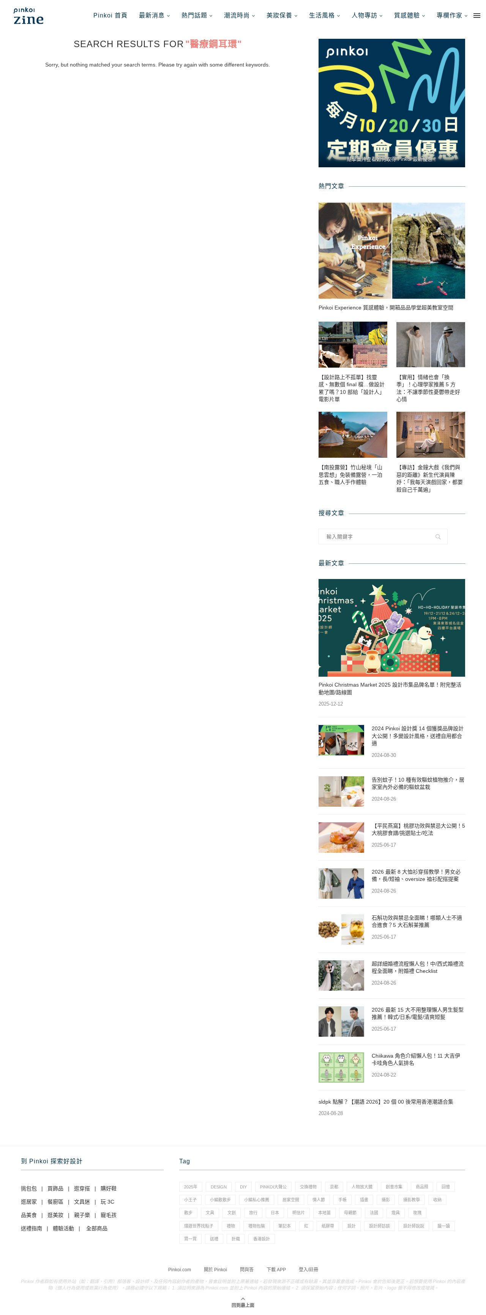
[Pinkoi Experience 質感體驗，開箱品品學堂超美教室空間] (392, 251)
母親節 (350, 1212)
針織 (236, 1239)
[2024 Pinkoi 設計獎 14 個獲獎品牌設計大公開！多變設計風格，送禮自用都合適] (341, 740)
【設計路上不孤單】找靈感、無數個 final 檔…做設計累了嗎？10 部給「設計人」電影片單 (352, 388)
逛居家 (29, 1202)
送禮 (214, 1239)
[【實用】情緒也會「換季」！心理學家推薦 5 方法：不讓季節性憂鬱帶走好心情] (430, 345)
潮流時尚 (237, 15)
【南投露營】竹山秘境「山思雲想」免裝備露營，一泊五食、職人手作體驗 (350, 474)
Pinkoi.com (179, 1269)
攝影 (386, 1200)
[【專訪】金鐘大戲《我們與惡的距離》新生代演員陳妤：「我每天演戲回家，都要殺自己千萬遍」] (430, 435)
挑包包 (29, 1188)
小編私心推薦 (256, 1200)
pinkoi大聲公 (273, 1187)
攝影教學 (411, 1200)
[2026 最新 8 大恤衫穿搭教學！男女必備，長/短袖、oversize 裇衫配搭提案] (341, 883)
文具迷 (82, 1202)
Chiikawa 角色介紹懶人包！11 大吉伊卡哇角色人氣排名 (416, 1059)
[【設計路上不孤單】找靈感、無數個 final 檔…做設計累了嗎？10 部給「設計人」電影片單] (353, 345)
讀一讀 (443, 1226)
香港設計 (261, 1239)
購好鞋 (109, 1188)
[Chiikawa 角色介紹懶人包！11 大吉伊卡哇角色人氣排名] (341, 1067)
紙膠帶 (328, 1226)
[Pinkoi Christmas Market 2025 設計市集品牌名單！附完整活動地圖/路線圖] (392, 628)
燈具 (395, 1212)
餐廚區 (55, 1202)
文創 (231, 1212)
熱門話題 (194, 15)
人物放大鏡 (362, 1187)
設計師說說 (413, 1226)
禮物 (231, 1226)
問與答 (247, 1269)
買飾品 (55, 1188)
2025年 (190, 1187)
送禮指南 (31, 1228)
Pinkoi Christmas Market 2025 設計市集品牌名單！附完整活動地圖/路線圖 (390, 688)
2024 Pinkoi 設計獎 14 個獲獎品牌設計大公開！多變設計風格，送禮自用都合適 (418, 735)
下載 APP (276, 1269)
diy (243, 1187)
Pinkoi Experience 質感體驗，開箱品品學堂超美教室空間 (386, 308)
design (219, 1187)
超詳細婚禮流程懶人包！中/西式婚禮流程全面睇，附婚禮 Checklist (418, 967)
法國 (374, 1212)
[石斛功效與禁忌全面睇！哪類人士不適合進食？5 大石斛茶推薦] (341, 929)
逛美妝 (55, 1215)
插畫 (364, 1200)
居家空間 (290, 1200)
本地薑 (324, 1212)
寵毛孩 (109, 1215)
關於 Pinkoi (215, 1269)
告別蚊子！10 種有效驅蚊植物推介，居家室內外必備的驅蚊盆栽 (418, 783)
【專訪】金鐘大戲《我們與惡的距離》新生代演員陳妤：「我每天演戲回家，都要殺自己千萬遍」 (429, 478)
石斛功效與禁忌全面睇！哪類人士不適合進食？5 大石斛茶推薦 (417, 921)
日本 (275, 1212)
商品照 (422, 1187)
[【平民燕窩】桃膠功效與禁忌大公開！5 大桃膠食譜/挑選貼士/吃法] (341, 837)
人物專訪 (364, 15)
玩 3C (107, 1202)
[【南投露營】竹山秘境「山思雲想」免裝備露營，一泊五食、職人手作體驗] (353, 435)
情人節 (318, 1200)
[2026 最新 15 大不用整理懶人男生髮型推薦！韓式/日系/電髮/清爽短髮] (341, 1021)
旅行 (253, 1212)
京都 (334, 1187)
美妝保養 (279, 15)
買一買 (190, 1239)
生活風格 (322, 15)
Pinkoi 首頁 (110, 15)
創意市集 (394, 1187)
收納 (437, 1200)
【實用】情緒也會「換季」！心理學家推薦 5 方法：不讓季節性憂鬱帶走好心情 (428, 388)
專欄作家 (449, 15)
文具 (210, 1212)
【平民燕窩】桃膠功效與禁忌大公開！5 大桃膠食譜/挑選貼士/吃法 (418, 829)
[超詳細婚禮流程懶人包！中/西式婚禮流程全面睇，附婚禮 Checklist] (341, 975)
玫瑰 (417, 1212)
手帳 (342, 1200)
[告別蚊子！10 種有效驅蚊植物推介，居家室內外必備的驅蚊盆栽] (341, 791)
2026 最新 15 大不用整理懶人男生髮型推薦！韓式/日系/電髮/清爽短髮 (418, 1013)
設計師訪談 (379, 1226)
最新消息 (152, 15)
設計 (351, 1226)
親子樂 (82, 1215)
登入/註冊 (308, 1269)
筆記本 (284, 1226)
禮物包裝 (256, 1226)
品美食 (29, 1215)
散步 (188, 1212)
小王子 (190, 1200)
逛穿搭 (82, 1188)
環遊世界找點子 (198, 1226)
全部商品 (96, 1228)
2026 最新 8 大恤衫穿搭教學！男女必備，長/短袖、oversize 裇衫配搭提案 (416, 875)
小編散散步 (220, 1200)
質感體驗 (407, 15)
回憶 (446, 1187)
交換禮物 (308, 1187)
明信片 (298, 1212)
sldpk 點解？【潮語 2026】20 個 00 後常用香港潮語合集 (386, 1102)
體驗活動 (63, 1228)
